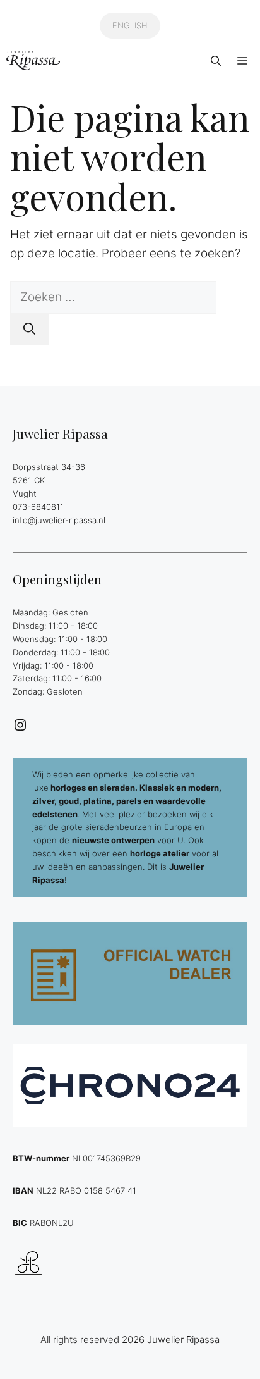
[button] (216, 61)
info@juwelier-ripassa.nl (59, 520)
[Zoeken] (29, 330)
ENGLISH (130, 25)
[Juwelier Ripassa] (33, 61)
